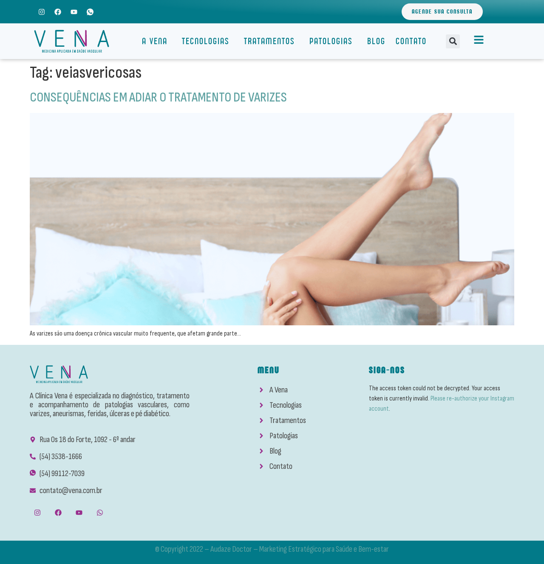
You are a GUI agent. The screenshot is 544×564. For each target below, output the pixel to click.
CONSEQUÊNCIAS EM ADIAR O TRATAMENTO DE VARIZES (158, 97)
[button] (453, 41)
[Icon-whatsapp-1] (90, 11)
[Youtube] (73, 11)
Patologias (331, 41)
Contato (411, 41)
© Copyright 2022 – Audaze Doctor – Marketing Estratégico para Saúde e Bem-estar (272, 549)
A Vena (154, 41)
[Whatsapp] (100, 512)
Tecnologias (206, 41)
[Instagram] (41, 11)
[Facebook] (57, 11)
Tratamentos (269, 41)
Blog (376, 41)
